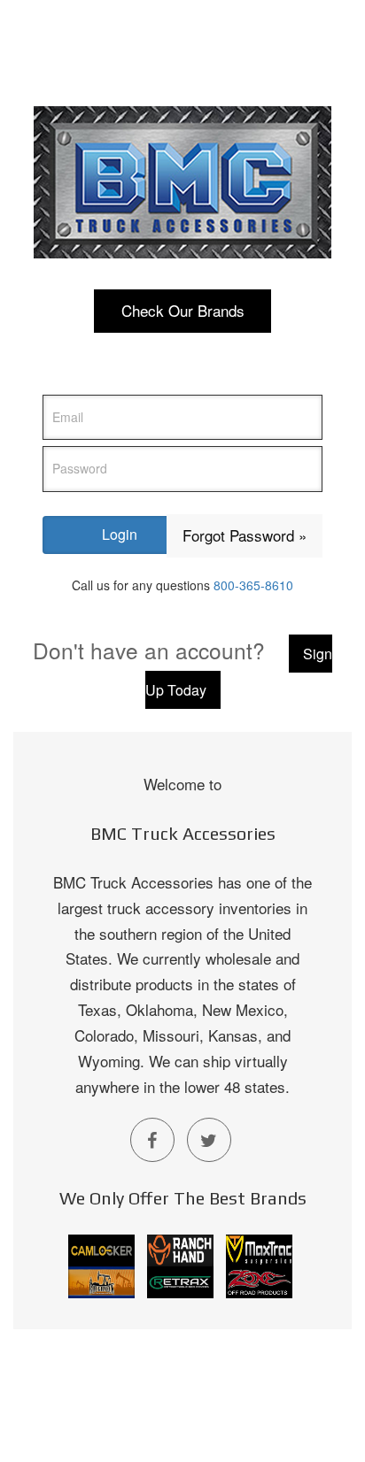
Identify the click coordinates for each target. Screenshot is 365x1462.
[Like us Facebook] (152, 1140)
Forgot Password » (244, 535)
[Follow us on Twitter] (209, 1140)
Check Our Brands (183, 310)
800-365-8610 (253, 585)
